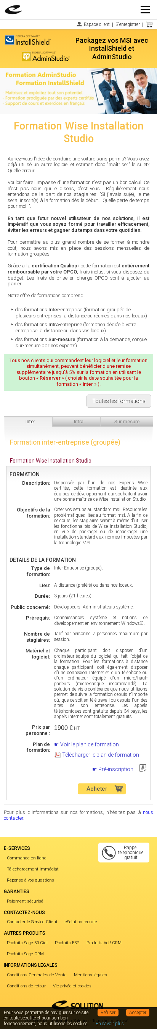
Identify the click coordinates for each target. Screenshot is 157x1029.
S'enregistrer (127, 24)
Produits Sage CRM (25, 953)
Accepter (137, 1012)
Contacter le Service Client (32, 921)
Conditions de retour (26, 986)
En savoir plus (110, 1023)
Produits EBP (67, 942)
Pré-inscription (115, 769)
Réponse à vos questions (30, 880)
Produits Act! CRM (104, 942)
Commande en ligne (26, 858)
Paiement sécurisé (25, 901)
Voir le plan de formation (89, 744)
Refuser (108, 1012)
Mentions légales (90, 974)
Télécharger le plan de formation (100, 755)
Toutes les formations (119, 401)
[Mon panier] (149, 24)
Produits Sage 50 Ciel (27, 942)
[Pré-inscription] (142, 766)
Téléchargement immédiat (33, 869)
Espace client (97, 24)
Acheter (97, 788)
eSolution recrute (81, 921)
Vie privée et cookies (72, 986)
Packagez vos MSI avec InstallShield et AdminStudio (111, 48)
